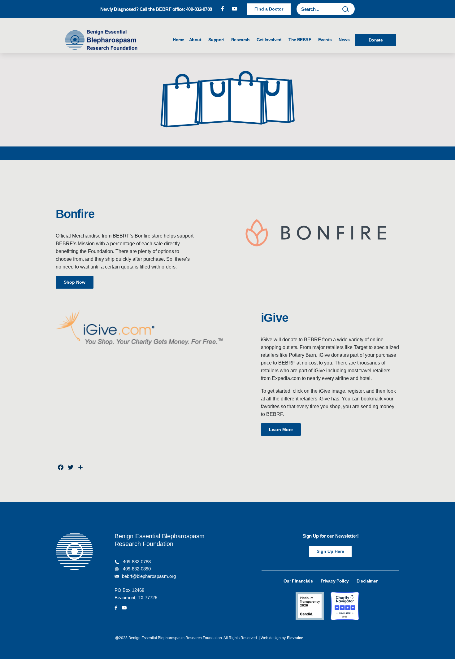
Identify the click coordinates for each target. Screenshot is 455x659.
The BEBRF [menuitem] (300, 39)
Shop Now (74, 282)
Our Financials (298, 580)
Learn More (281, 429)
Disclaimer (367, 580)
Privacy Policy (335, 580)
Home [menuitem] (178, 39)
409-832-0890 (137, 568)
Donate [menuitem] (376, 39)
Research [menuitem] (241, 39)
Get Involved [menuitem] (270, 39)
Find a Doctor (268, 9)
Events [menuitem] (326, 39)
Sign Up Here (330, 551)
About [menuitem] (196, 39)
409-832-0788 (137, 561)
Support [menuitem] (217, 39)
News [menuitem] (344, 39)
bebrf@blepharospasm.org (149, 576)
